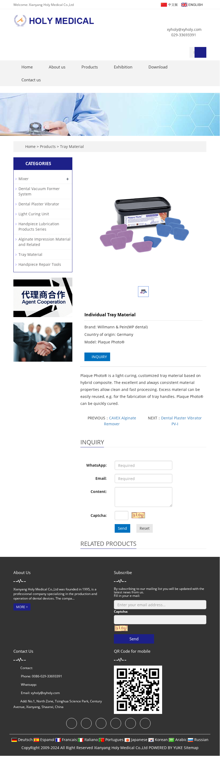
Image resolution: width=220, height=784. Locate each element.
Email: (101, 478)
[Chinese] (169, 4)
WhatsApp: (96, 465)
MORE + (22, 607)
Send (122, 528)
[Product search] (200, 52)
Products (89, 67)
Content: (99, 491)
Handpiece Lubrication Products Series (38, 226)
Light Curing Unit (33, 213)
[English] (191, 4)
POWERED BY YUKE (166, 747)
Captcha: (99, 515)
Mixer (23, 178)
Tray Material (71, 146)
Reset (145, 528)
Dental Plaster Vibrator (38, 203)
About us (57, 67)
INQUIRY (99, 356)
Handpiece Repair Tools (39, 264)
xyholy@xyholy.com (184, 29)
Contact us (31, 79)
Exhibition (123, 67)
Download (157, 67)
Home (27, 67)
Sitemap (191, 747)
